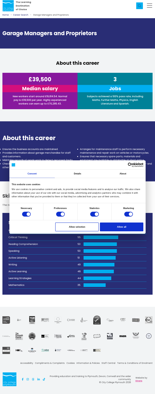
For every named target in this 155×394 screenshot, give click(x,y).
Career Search (19, 14)
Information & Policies (88, 363)
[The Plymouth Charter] (19, 336)
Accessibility (26, 363)
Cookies (70, 363)
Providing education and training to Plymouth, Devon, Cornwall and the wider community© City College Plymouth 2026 (90, 379)
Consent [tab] (32, 173)
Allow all (121, 227)
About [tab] (123, 173)
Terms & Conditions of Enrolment (135, 363)
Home (5, 14)
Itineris (138, 380)
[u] (97, 320)
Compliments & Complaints (50, 363)
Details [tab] (77, 173)
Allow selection (77, 227)
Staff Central (108, 363)
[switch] (60, 214)
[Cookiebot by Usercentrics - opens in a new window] (130, 165)
